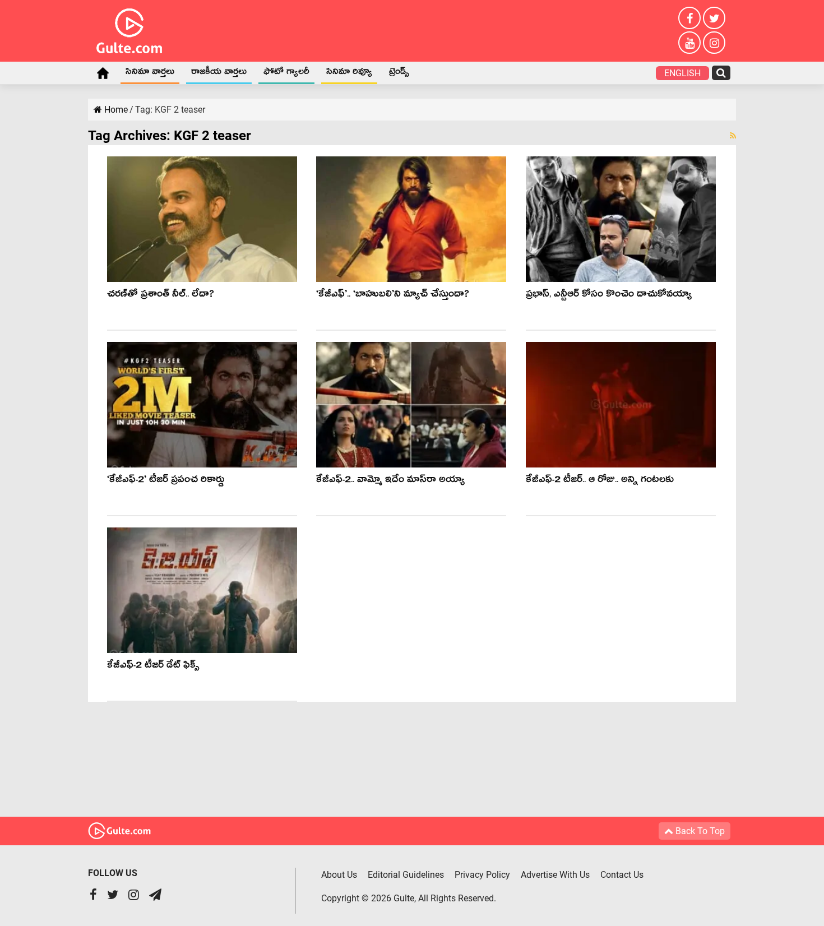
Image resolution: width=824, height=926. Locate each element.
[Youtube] (689, 42)
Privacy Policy (482, 874)
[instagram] (714, 42)
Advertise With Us (555, 874)
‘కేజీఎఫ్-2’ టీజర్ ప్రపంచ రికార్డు (165, 481)
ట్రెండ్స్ (399, 73)
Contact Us (622, 874)
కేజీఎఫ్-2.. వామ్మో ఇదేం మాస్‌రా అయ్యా (390, 481)
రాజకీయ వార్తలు (219, 73)
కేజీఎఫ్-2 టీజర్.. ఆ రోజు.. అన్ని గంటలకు (600, 481)
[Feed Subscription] (733, 135)
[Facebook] (689, 18)
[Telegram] (155, 896)
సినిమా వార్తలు (150, 73)
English (682, 73)
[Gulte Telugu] (129, 28)
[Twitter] (714, 18)
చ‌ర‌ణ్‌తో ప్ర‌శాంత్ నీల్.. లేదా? (160, 295)
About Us (339, 874)
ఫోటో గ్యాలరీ (286, 73)
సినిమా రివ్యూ (349, 73)
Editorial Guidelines (406, 874)
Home (102, 73)
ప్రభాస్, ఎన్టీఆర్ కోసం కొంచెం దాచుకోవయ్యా (609, 295)
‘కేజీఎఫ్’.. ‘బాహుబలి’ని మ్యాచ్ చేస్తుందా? (392, 295)
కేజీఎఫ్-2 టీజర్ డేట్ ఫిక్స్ (153, 667)
